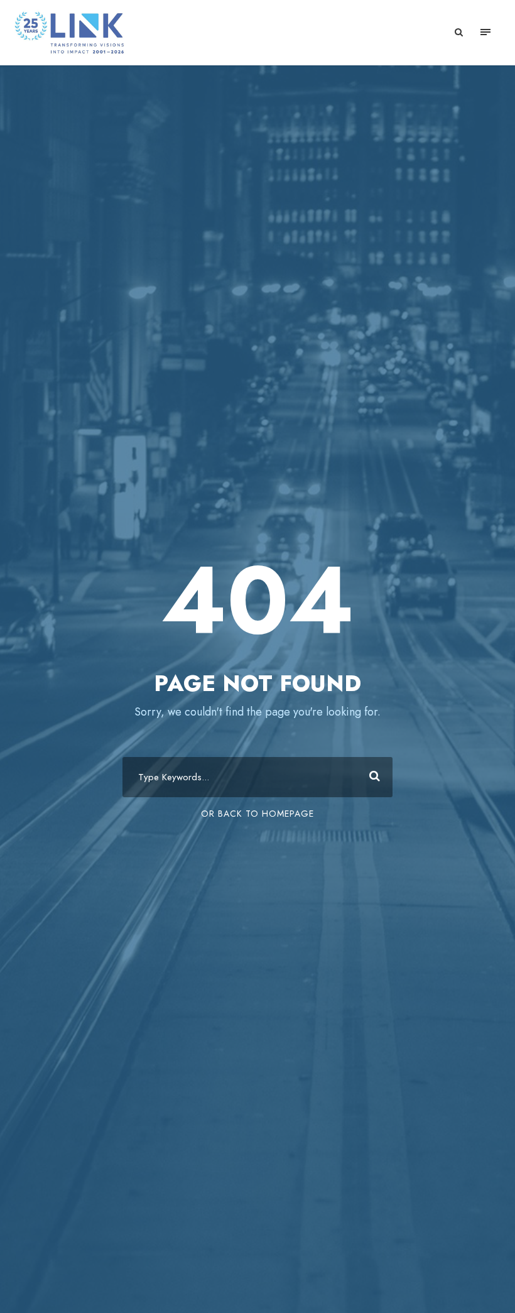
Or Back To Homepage (257, 813)
